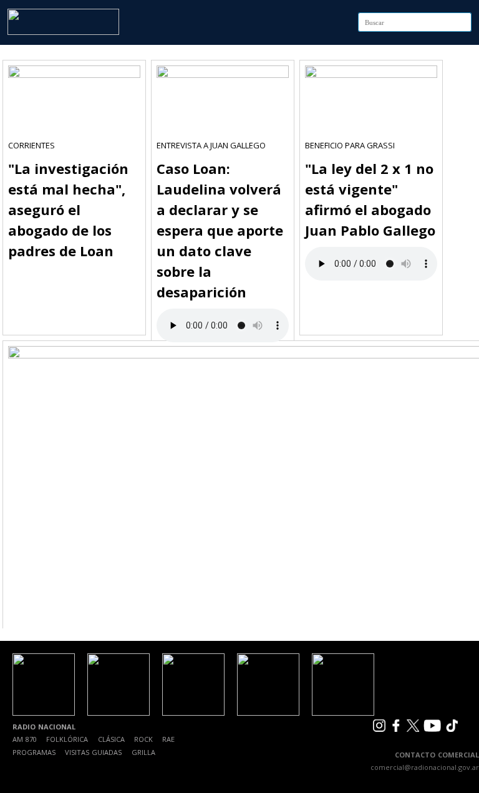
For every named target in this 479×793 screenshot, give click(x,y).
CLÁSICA (111, 739)
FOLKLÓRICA (67, 739)
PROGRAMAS (34, 752)
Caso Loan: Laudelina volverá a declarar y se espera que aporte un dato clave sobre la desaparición (220, 230)
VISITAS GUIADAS (93, 752)
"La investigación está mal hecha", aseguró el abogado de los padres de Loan (68, 209)
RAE (168, 739)
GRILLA (143, 752)
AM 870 (24, 739)
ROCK (143, 739)
